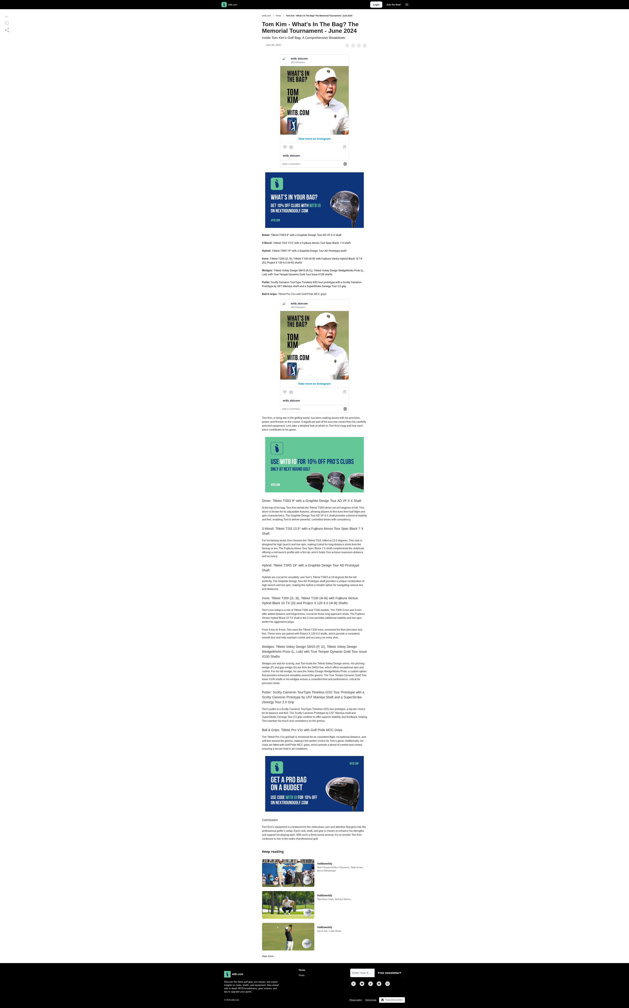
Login (376, 4)
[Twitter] (353, 983)
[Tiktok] (370, 983)
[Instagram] (387, 983)
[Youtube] (362, 983)
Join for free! (393, 4)
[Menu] (407, 4)
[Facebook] (379, 983)
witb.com (266, 15)
